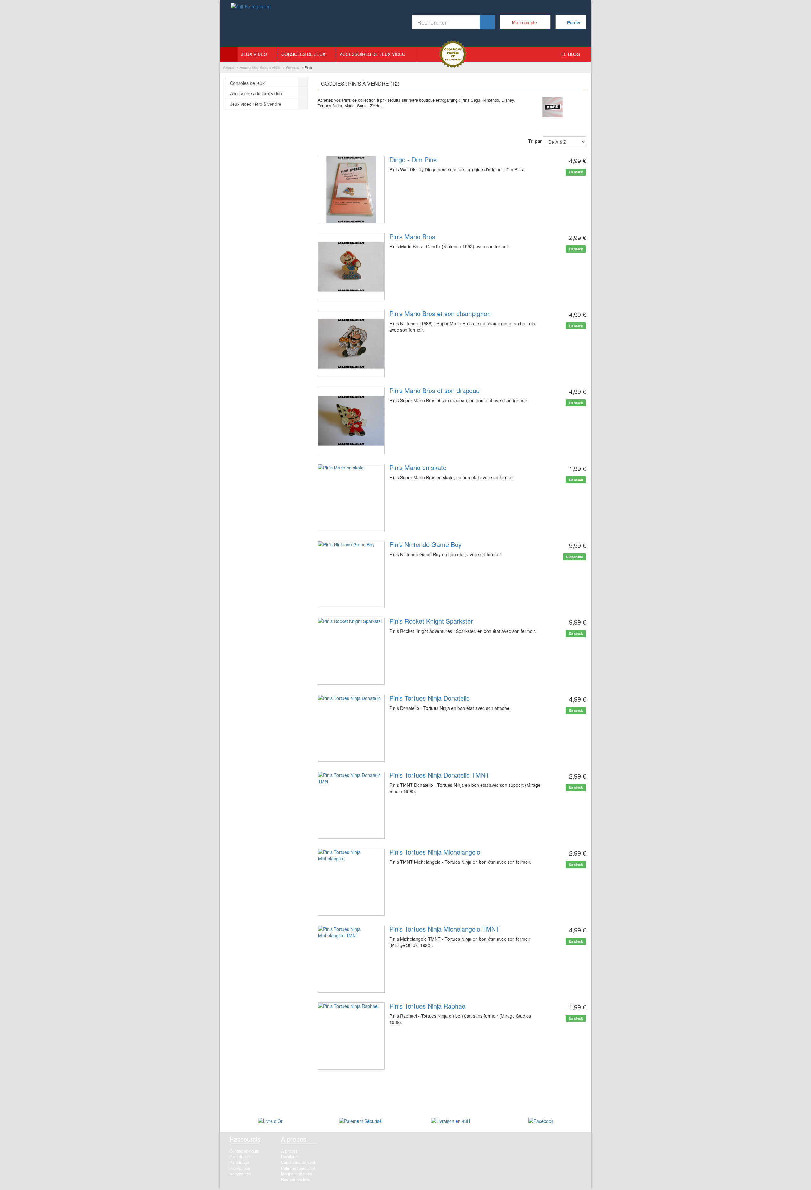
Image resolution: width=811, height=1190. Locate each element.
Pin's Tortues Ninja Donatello (429, 698)
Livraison (289, 1157)
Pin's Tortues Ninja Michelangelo (434, 851)
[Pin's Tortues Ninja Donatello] (351, 728)
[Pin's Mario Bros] (351, 266)
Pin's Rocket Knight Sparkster (431, 621)
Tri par (535, 141)
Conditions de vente (299, 1162)
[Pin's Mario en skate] (351, 497)
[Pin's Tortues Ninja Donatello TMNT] (351, 805)
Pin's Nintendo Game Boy (425, 544)
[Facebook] (540, 1121)
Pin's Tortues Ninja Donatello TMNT (439, 775)
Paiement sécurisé (298, 1168)
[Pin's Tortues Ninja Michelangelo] (351, 882)
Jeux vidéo (254, 54)
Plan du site (240, 1157)
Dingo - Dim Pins (413, 159)
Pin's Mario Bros (412, 236)
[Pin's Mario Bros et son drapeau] (351, 420)
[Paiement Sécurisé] (360, 1121)
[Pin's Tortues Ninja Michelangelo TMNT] (351, 959)
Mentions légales (296, 1174)
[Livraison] (450, 1121)
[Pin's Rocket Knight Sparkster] (351, 651)
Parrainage (239, 1162)
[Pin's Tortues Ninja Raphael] (351, 1036)
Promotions (239, 1168)
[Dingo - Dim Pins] (351, 189)
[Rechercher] (487, 22)
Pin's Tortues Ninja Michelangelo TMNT (444, 928)
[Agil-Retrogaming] (251, 23)
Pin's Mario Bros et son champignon (440, 313)
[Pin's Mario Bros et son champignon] (351, 343)
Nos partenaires (295, 1179)
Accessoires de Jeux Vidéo (373, 54)
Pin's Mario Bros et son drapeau (434, 390)
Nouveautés (240, 1174)
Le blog (570, 54)
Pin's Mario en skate (417, 467)
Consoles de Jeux (303, 54)
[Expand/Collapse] (303, 83)
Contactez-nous (243, 1151)
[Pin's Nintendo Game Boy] (351, 574)
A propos (289, 1151)
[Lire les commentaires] (270, 1121)
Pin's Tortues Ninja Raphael (428, 1005)
